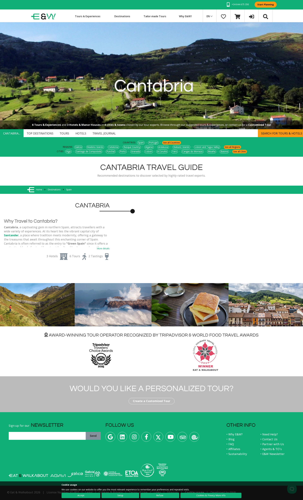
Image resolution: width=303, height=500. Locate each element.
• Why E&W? (234, 434)
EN (208, 16)
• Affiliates (233, 449)
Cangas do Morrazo (192, 151)
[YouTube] (170, 437)
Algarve (149, 146)
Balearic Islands (181, 146)
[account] (251, 16)
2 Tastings (96, 256)
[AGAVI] (57, 475)
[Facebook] (146, 437)
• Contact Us (268, 439)
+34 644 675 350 (240, 4)
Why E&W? (185, 16)
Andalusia (163, 146)
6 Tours (75, 256)
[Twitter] (158, 437)
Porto (123, 151)
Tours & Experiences (87, 16)
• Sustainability (236, 454)
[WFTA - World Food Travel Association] (112, 473)
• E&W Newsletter (272, 454)
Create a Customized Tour (151, 401)
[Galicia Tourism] (75, 474)
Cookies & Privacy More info (211, 495)
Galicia (78, 146)
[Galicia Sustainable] (92, 473)
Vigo (68, 151)
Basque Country (132, 146)
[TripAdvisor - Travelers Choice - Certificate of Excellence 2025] (162, 470)
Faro (174, 151)
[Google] (110, 437)
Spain (141, 142)
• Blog (230, 439)
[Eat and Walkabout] (28, 475)
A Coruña (162, 151)
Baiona (224, 151)
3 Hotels (52, 256)
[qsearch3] (265, 16)
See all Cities (239, 151)
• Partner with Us (272, 444)
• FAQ (230, 444)
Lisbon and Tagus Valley (207, 146)
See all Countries (171, 142)
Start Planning (265, 4)
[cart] (237, 16)
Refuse (159, 495)
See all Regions (232, 146)
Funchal (111, 151)
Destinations (122, 16)
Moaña (211, 151)
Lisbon (148, 151)
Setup (120, 495)
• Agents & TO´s (271, 449)
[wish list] (223, 16)
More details (103, 248)
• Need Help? (269, 434)
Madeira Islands (95, 146)
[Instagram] (134, 437)
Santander (11, 235)
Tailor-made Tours (155, 16)
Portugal (153, 142)
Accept (80, 495)
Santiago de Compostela (88, 151)
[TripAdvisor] (182, 437)
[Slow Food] (194, 437)
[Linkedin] (122, 437)
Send (93, 436)
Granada (135, 151)
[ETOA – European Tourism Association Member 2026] (131, 473)
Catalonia (113, 146)
